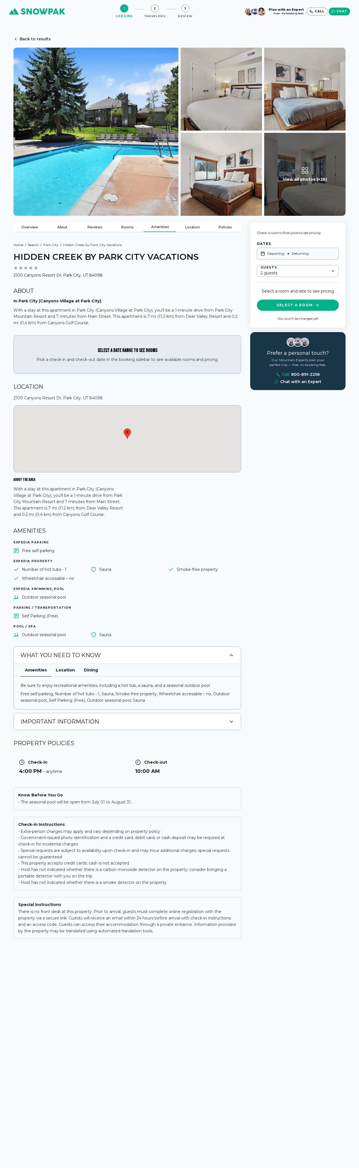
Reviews (95, 227)
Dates (264, 244)
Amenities (160, 227)
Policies (225, 227)
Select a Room (295, 305)
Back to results (35, 38)
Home (18, 245)
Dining (91, 670)
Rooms (127, 227)
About (62, 227)
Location (192, 227)
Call (301, 374)
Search (33, 245)
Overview (29, 227)
